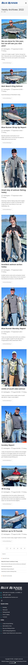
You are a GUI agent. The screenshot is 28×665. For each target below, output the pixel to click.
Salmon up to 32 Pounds (11, 531)
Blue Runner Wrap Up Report (13, 127)
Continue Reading (8, 62)
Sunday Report (7, 445)
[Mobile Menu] (26, 3)
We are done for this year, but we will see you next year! (12, 43)
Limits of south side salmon (13, 389)
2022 (5, 11)
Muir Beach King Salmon (12, 86)
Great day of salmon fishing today (8, 571)
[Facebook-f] (2, 601)
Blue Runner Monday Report (13, 328)
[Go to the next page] (24, 548)
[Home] (1, 11)
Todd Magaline (6, 49)
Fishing (4, 51)
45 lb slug (5, 489)
